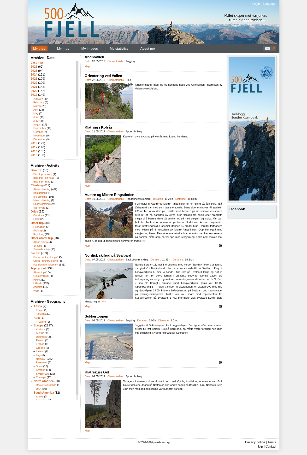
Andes (39, 396)
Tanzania (41, 313)
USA (38, 388)
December (39, 139)
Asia (37, 317)
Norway (40, 358)
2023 (34, 78)
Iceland (40, 351)
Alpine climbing (41, 189)
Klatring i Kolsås (98, 127)
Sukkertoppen (96, 316)
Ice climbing (40, 196)
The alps (41, 377)
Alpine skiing (40, 242)
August (37, 124)
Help (260, 446)
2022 (34, 82)
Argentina (41, 400)
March (37, 106)
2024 (34, 74)
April (35, 109)
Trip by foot (38, 268)
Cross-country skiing (45, 260)
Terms (272, 442)
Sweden (40, 369)
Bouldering (39, 192)
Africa (38, 306)
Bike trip (36, 170)
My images (89, 48)
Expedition (39, 226)
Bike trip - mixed (42, 174)
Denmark (41, 336)
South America (44, 392)
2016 (34, 151)
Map (87, 66)
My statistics (119, 48)
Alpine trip (39, 272)
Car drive (38, 215)
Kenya (39, 310)
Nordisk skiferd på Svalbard (108, 255)
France (40, 344)
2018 (34, 143)
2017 (34, 147)
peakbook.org (162, 442)
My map (63, 48)
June (36, 117)
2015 (34, 155)
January (38, 98)
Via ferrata (39, 207)
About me (147, 48)
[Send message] (267, 50)
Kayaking (38, 234)
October (38, 131)
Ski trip (35, 253)
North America (44, 381)
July (35, 120)
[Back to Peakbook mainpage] (273, 50)
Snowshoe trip (41, 249)
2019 (34, 94)
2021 (34, 87)
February (38, 102)
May (35, 113)
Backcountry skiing (44, 257)
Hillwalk (37, 283)
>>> (144, 240)
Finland (40, 340)
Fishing (37, 230)
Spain (39, 366)
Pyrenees (41, 362)
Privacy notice (255, 442)
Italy (38, 355)
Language (269, 4)
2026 (34, 66)
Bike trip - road (41, 181)
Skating (37, 245)
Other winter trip (42, 238)
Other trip (37, 223)
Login (256, 4)
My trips (39, 48)
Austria (40, 332)
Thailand (41, 321)
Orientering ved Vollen (103, 76)
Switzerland (42, 373)
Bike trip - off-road (44, 177)
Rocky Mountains (46, 385)
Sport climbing (41, 203)
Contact (271, 446)
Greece (40, 347)
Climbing (37, 185)
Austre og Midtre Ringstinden (109, 195)
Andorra (40, 329)
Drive (34, 211)
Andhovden (94, 57)
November (39, 135)
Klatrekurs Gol (97, 372)
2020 (34, 91)
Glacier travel (41, 275)
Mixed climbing (41, 200)
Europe (38, 325)
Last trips (37, 62)
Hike (36, 279)
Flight (36, 219)
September (39, 128)
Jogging (37, 286)
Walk (36, 290)
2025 (34, 70)
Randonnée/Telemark (45, 264)
